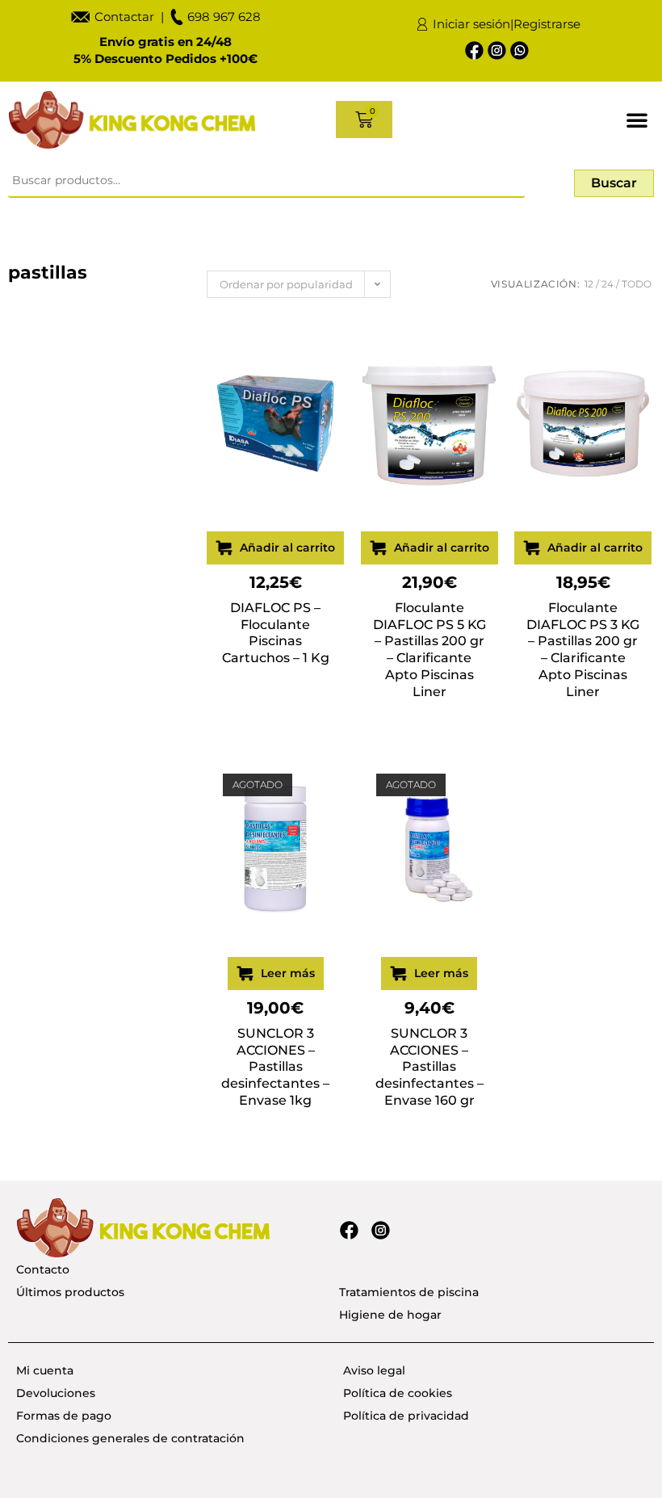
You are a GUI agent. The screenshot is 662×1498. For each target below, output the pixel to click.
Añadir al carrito (287, 547)
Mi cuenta (44, 1370)
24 (607, 284)
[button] (637, 119)
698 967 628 (224, 16)
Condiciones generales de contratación (130, 1438)
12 (588, 284)
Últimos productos (70, 1292)
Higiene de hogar (390, 1314)
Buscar (614, 183)
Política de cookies (397, 1393)
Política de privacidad (406, 1415)
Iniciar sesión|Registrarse (506, 23)
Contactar (122, 16)
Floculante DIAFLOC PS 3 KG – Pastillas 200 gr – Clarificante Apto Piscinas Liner (582, 649)
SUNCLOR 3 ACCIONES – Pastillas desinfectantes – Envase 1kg (275, 1067)
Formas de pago (63, 1415)
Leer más (288, 973)
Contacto (42, 1269)
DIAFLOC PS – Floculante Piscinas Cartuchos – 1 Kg (275, 632)
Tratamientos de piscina (409, 1292)
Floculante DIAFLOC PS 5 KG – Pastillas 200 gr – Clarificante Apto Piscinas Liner (429, 649)
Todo (637, 284)
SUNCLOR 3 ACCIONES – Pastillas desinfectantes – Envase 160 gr (429, 1067)
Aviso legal (374, 1370)
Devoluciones (55, 1393)
